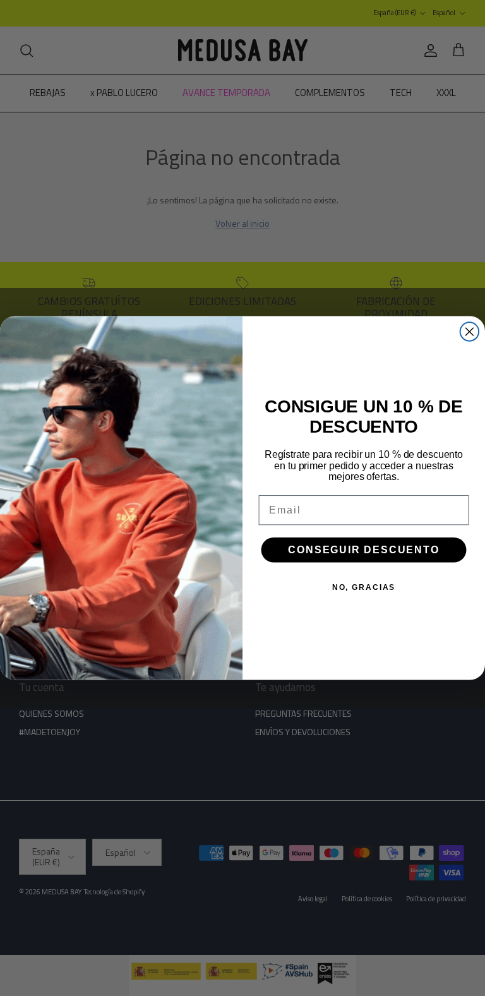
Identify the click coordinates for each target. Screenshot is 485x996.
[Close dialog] (469, 331)
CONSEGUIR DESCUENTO (363, 549)
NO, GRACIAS (363, 586)
